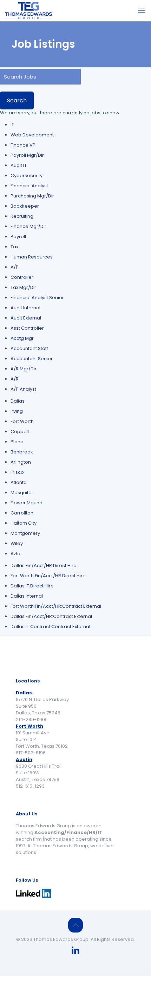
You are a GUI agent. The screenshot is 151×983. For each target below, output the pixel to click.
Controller (22, 277)
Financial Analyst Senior (37, 297)
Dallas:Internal (27, 596)
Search (17, 100)
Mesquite (21, 492)
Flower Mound (26, 502)
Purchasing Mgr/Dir (32, 196)
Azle (15, 553)
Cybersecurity (26, 175)
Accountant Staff (29, 348)
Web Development (32, 135)
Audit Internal (25, 307)
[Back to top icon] (75, 925)
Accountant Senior (32, 358)
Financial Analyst (29, 185)
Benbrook (22, 452)
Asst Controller (27, 328)
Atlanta (19, 482)
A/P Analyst (23, 389)
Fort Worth (22, 421)
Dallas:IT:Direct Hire (32, 586)
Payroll (18, 236)
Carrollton (22, 513)
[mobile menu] (141, 10)
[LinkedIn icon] (75, 951)
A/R (15, 379)
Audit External (26, 318)
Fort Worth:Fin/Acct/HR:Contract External (56, 606)
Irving (17, 411)
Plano (17, 441)
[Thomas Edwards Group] (28, 10)
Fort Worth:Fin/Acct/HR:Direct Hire (48, 575)
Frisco (17, 472)
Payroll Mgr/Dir (27, 155)
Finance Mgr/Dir (28, 226)
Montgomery (25, 533)
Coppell (20, 431)
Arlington (21, 462)
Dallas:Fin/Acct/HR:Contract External (51, 616)
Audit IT (19, 165)
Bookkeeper (25, 206)
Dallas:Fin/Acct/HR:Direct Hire (44, 565)
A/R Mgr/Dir (24, 368)
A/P (15, 267)
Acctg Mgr (22, 338)
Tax (14, 246)
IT (12, 124)
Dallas (18, 401)
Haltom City (24, 523)
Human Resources (32, 257)
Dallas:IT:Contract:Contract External (50, 626)
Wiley (17, 543)
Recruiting (22, 216)
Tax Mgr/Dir (23, 287)
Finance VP (23, 145)
